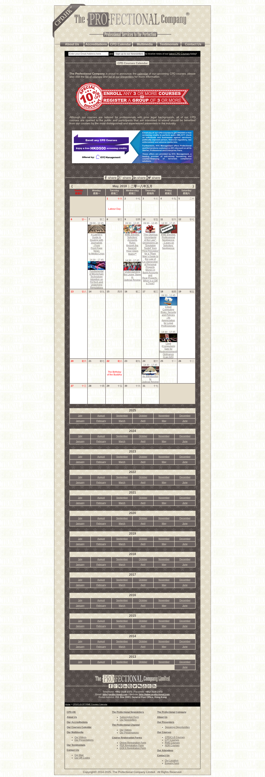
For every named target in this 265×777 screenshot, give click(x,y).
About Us (72, 717)
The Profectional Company (171, 712)
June (185, 421)
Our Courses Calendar (79, 727)
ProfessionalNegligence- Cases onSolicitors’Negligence (168, 241)
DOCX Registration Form (133, 748)
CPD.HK (71, 712)
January (80, 421)
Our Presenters (165, 722)
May (164, 421)
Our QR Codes (82, 757)
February (101, 421)
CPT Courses (172, 740)
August (101, 415)
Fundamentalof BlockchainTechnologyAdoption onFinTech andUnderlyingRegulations (96, 279)
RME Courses (172, 742)
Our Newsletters (128, 720)
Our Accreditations (77, 722)
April (143, 421)
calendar (142, 73)
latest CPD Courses (179, 53)
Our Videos (80, 737)
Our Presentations (84, 740)
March (122, 421)
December (185, 415)
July (80, 415)
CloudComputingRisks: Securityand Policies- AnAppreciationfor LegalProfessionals (168, 316)
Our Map (79, 755)
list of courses (93, 76)
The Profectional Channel (126, 725)
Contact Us (73, 750)
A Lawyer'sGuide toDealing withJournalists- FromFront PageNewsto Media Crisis (96, 244)
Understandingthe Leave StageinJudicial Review (132, 275)
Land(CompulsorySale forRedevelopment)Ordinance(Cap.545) (168, 350)
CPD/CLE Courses (175, 737)
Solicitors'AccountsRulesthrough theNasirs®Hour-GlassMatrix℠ (132, 244)
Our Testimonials (76, 745)
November (164, 415)
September (122, 415)
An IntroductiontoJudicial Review (150, 379)
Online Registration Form (133, 742)
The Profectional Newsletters (128, 712)
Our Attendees (165, 750)
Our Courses (164, 732)
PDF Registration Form (132, 745)
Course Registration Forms (127, 737)
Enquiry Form (172, 763)
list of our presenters (121, 76)
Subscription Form (129, 717)
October (143, 415)
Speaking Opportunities (177, 727)
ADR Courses (172, 745)
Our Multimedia (75, 732)
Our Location (171, 760)
